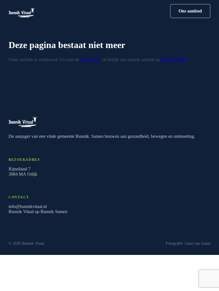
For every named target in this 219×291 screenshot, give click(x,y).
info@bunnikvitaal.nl (28, 206)
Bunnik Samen (174, 59)
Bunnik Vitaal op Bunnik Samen (38, 211)
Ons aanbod (190, 11)
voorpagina (90, 59)
